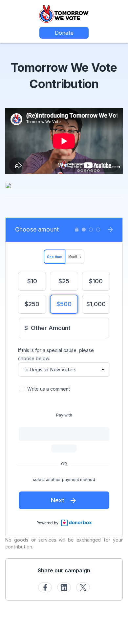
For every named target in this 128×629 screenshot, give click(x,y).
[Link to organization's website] (64, 13)
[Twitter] (83, 587)
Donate (64, 32)
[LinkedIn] (64, 587)
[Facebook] (45, 587)
